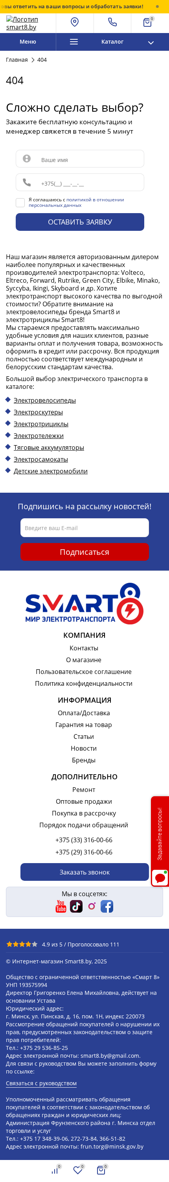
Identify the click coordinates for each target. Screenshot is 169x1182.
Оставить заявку (80, 221)
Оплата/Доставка (84, 713)
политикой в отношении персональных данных (76, 202)
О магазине (83, 659)
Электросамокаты (41, 459)
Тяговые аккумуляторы (49, 447)
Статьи (83, 736)
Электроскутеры (38, 412)
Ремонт (83, 789)
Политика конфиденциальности (83, 683)
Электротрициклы (41, 424)
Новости (84, 748)
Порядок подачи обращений (83, 825)
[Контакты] (113, 23)
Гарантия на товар (83, 724)
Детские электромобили (51, 471)
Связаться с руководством (41, 1083)
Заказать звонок (85, 872)
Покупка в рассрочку (84, 813)
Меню (28, 41)
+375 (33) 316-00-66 (83, 840)
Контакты (84, 648)
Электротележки (39, 435)
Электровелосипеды (45, 400)
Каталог (112, 41)
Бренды (84, 760)
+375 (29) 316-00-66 (83, 852)
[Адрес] (75, 23)
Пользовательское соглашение (84, 671)
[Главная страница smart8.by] (28, 23)
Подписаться (84, 552)
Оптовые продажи (84, 801)
